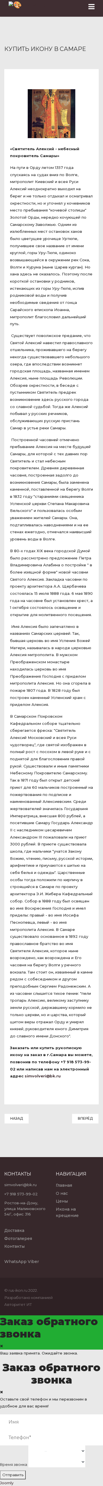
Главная (64, 1185)
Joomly (6, 1483)
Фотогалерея (18, 1238)
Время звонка (13, 1464)
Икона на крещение (67, 1212)
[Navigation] (91, 7)
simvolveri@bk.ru (43, 1076)
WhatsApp (15, 1261)
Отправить (12, 1474)
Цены (62, 1201)
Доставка (14, 1230)
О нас (62, 1193)
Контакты (14, 1246)
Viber (33, 1261)
